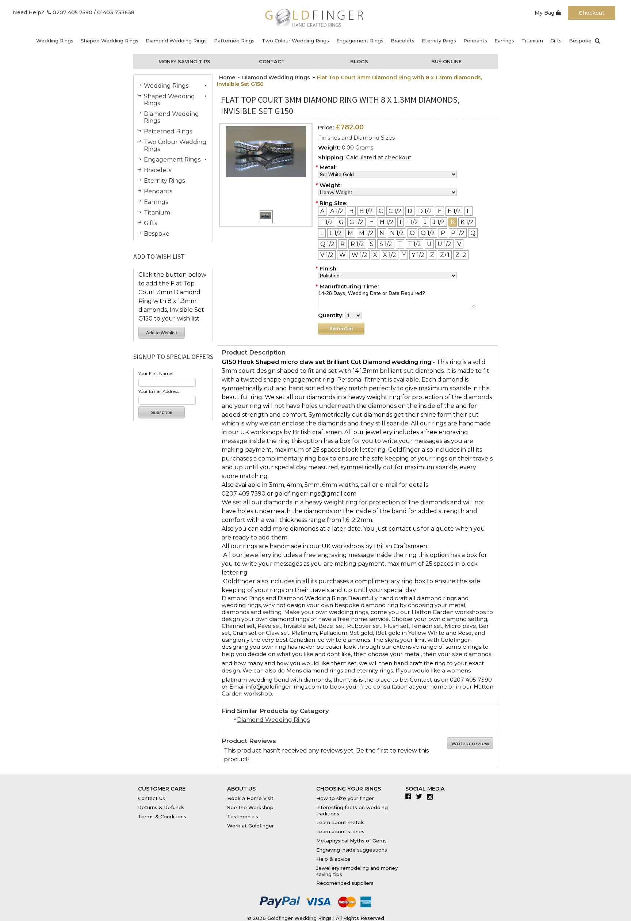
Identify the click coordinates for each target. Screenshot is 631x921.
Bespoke (580, 40)
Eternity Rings (439, 40)
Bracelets (402, 40)
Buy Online (446, 61)
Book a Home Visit (250, 798)
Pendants (475, 40)
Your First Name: (155, 373)
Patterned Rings (234, 40)
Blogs (359, 61)
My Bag (545, 13)
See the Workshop (250, 807)
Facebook (409, 796)
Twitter (420, 796)
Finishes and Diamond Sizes (356, 137)
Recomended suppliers (345, 883)
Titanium (532, 40)
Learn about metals (340, 822)
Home (227, 77)
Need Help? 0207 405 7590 (52, 12)
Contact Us (151, 798)
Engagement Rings (359, 40)
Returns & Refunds (161, 807)
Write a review (470, 743)
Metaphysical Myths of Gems (351, 841)
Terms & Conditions (162, 816)
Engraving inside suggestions (351, 850)
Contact (272, 61)
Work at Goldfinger (250, 826)
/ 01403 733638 (114, 12)
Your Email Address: (159, 391)
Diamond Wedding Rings (176, 40)
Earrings (504, 40)
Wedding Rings (54, 40)
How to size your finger (345, 798)
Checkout (591, 13)
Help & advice (333, 859)
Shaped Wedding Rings (109, 40)
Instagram (431, 796)
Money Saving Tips (184, 61)
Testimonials (242, 816)
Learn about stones (340, 831)
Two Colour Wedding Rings (295, 40)
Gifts (556, 40)
